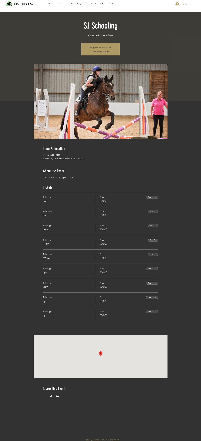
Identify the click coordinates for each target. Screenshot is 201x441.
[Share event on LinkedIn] (57, 396)
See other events (100, 51)
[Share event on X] (51, 396)
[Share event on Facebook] (44, 396)
